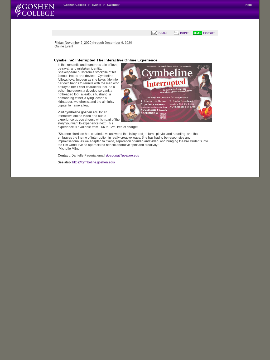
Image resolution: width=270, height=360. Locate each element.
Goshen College (75, 4)
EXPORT (208, 33)
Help (248, 4)
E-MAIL (163, 33)
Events (96, 4)
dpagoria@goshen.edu (122, 155)
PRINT (184, 33)
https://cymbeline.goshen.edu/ (93, 162)
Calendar (113, 4)
